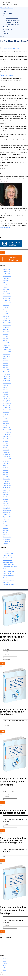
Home (4, 11)
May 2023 (5, 311)
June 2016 (5, 496)
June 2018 (5, 443)
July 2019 (5, 414)
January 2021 (6, 374)
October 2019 (6, 407)
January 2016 (6, 508)
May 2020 (5, 392)
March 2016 (6, 503)
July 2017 (5, 467)
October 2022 (6, 327)
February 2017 (6, 479)
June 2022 (5, 336)
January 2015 (6, 534)
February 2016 (6, 505)
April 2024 (5, 287)
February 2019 (6, 425)
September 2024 (7, 276)
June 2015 (5, 523)
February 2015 (6, 532)
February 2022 (6, 345)
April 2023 (5, 314)
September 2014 (7, 543)
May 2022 (5, 338)
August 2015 (6, 519)
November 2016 (7, 485)
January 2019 (6, 427)
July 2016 (5, 494)
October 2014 (6, 541)
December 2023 (7, 296)
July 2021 (5, 360)
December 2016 (7, 483)
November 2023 (7, 298)
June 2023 (5, 309)
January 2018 (6, 454)
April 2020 (5, 394)
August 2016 (6, 492)
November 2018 (7, 432)
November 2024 (7, 271)
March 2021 (6, 369)
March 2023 (6, 316)
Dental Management (8, 562)
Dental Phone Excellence (9, 564)
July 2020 (5, 387)
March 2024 (6, 289)
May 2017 (5, 472)
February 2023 (6, 318)
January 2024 (6, 293)
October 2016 (6, 487)
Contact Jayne (6, 33)
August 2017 (6, 465)
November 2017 (7, 458)
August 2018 (6, 438)
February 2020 (6, 398)
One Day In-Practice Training (13, 20)
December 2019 (7, 403)
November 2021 (7, 351)
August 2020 (6, 385)
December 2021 (7, 349)
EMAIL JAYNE (7, 2)
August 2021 (6, 358)
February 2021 (6, 371)
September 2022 (7, 329)
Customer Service (7, 555)
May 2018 (5, 445)
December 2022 (7, 322)
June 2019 (5, 416)
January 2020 (6, 400)
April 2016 (5, 501)
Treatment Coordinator (8, 584)
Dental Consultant (7, 557)
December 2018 (7, 429)
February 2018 (6, 452)
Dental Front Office (7, 560)
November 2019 (7, 405)
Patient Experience (7, 573)
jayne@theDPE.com (5, 227)
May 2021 (5, 365)
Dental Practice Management (10, 566)
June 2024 (5, 282)
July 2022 (5, 334)
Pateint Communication (8, 571)
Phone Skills (6, 577)
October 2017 (6, 461)
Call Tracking (6, 551)
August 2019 (6, 412)
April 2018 (5, 447)
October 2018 (6, 434)
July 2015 (5, 521)
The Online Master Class (12, 18)
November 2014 (7, 539)
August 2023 (6, 305)
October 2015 (6, 514)
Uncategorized (6, 586)
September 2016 (7, 490)
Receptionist (6, 582)
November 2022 (7, 325)
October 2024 (6, 273)
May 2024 (5, 285)
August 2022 (6, 331)
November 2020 (7, 378)
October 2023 (6, 300)
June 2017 (5, 470)
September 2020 (7, 383)
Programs (5, 15)
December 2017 (7, 456)
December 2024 (7, 269)
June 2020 (5, 389)
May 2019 (5, 418)
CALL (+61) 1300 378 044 (10, 4)
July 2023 (5, 307)
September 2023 (7, 302)
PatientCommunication (8, 575)
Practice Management (8, 580)
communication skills (8, 553)
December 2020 (7, 376)
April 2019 (5, 421)
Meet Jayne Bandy (7, 13)
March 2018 (6, 450)
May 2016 (5, 499)
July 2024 (5, 280)
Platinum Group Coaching (12, 24)
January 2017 (6, 481)
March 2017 (6, 476)
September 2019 (7, 409)
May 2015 (5, 525)
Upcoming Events (7, 29)
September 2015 (7, 516)
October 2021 (6, 354)
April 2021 (5, 367)
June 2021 (5, 363)
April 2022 (5, 340)
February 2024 (6, 291)
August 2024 (6, 278)
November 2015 (7, 512)
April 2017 (5, 474)
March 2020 (6, 396)
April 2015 (5, 528)
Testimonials (6, 27)
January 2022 (6, 347)
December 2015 (7, 510)
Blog (4, 31)
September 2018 (7, 436)
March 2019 (6, 423)
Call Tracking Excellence (12, 22)
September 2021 (7, 356)
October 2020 (6, 380)
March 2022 (6, 342)
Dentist (4, 569)
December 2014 (7, 537)
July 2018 (5, 441)
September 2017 (7, 463)
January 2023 (6, 320)
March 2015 (6, 530)
